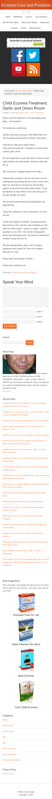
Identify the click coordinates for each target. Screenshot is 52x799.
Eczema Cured (23, 113)
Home (7, 17)
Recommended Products (12, 760)
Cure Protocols (8, 731)
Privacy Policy (8, 774)
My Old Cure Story (10, 22)
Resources (44, 22)
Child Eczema (17, 273)
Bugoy (5, 720)
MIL (4, 737)
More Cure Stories (29, 22)
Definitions (17, 17)
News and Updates (29, 273)
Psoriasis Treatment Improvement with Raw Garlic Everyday (26, 421)
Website (40, 322)
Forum (23, 28)
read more (6, 391)
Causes (28, 17)
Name (39, 312)
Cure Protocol (41, 17)
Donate (14, 28)
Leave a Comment (37, 113)
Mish (4, 743)
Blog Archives (35, 28)
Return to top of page (26, 792)
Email (39, 317)
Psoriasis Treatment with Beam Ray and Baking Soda (23, 502)
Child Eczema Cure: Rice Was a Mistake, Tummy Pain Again (26, 435)
